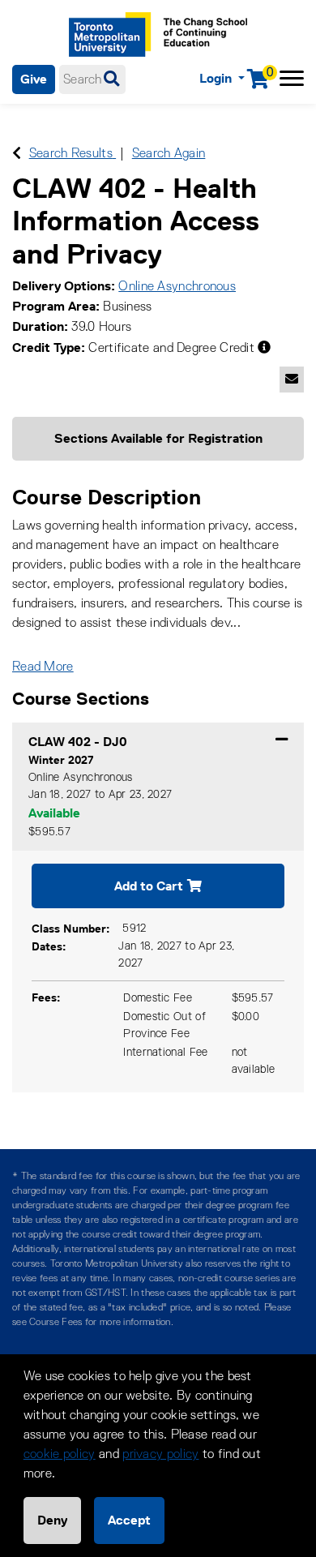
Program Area (54, 306)
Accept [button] (129, 1520)
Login (217, 78)
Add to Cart (148, 886)
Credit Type (46, 347)
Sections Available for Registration (158, 438)
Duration (38, 326)
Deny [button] (52, 1520)
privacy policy (160, 1454)
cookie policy (59, 1454)
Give (33, 79)
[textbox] (92, 79)
